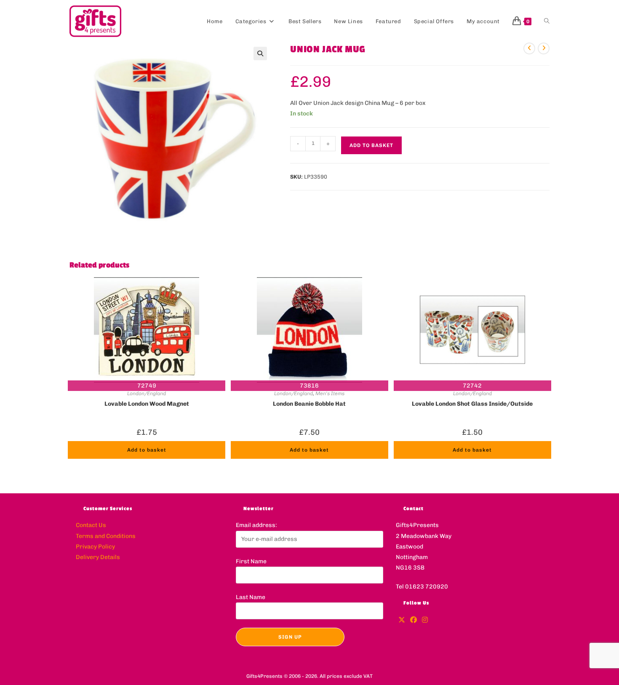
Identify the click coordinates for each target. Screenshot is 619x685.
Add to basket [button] (146, 450)
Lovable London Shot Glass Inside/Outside (472, 403)
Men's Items (329, 393)
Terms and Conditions (106, 536)
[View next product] (544, 48)
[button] (260, 53)
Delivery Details (98, 557)
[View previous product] (529, 48)
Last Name (250, 597)
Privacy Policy (95, 546)
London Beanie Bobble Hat (309, 403)
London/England (146, 393)
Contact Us (91, 525)
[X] (401, 620)
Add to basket (371, 145)
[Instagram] (425, 620)
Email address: (256, 525)
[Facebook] (413, 620)
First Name (251, 561)
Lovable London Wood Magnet (146, 403)
